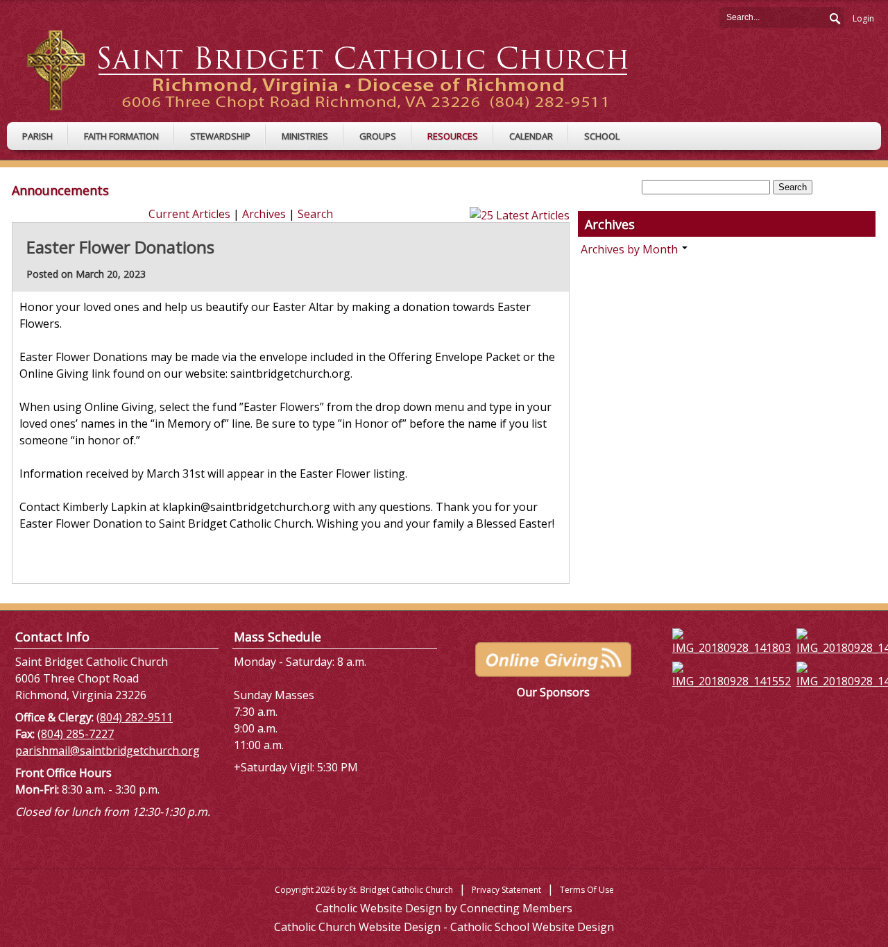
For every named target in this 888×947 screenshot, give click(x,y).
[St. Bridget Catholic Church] (338, 69)
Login (863, 18)
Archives (264, 213)
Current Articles (189, 213)
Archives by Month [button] (631, 249)
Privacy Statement (506, 890)
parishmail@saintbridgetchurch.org (107, 750)
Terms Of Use (587, 890)
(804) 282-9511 (134, 717)
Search (833, 16)
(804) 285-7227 (75, 733)
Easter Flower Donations (120, 246)
